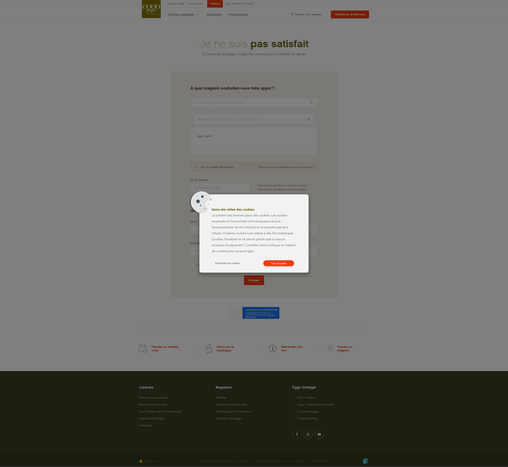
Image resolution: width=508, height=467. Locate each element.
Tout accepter (279, 263)
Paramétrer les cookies (227, 263)
